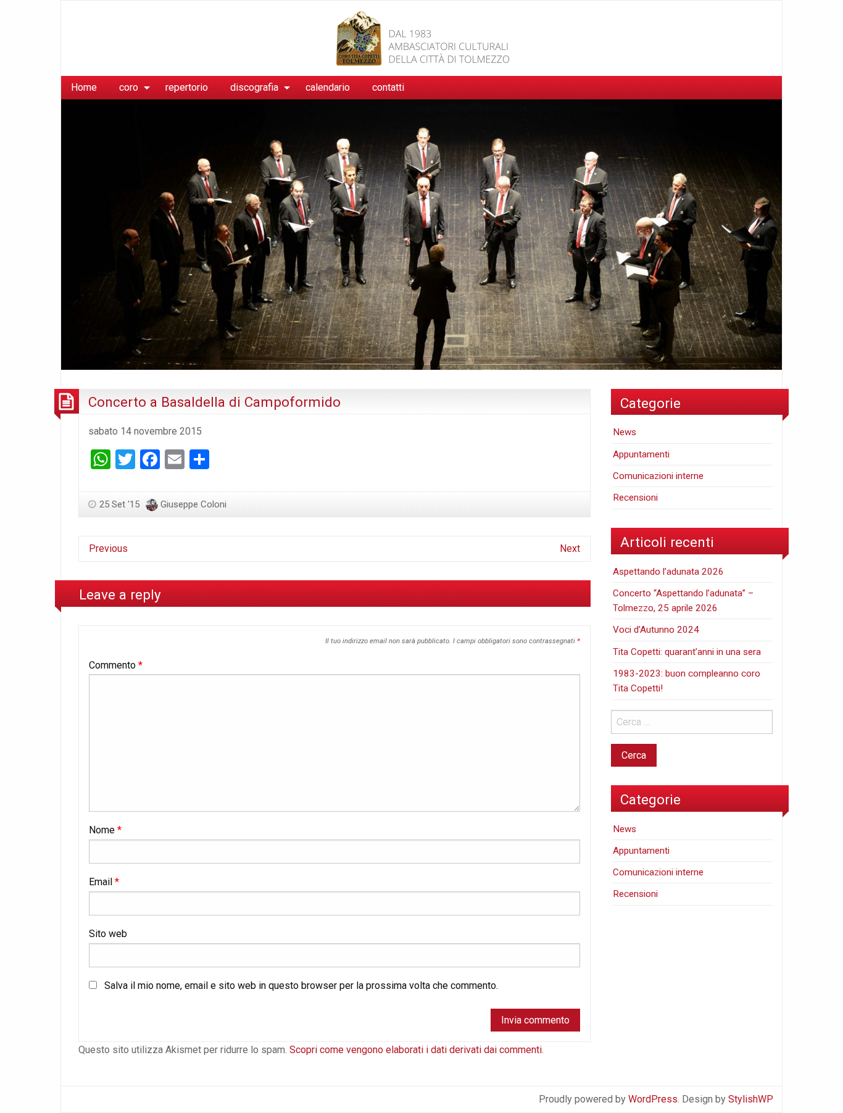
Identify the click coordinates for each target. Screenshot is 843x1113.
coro (128, 87)
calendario (327, 87)
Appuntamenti (641, 454)
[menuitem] (84, 87)
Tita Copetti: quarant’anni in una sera (687, 651)
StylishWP (750, 1099)
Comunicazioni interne (658, 475)
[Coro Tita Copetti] (421, 37)
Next (570, 548)
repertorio (186, 87)
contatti (388, 87)
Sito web (108, 934)
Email (104, 882)
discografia (254, 87)
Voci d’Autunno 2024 (656, 629)
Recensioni (635, 497)
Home (84, 87)
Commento (116, 665)
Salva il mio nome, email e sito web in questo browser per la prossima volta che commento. (301, 985)
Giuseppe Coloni (193, 504)
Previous (108, 548)
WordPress (653, 1099)
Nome (105, 830)
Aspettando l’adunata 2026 (668, 571)
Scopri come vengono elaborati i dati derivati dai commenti (415, 1050)
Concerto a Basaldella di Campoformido (214, 402)
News (624, 432)
